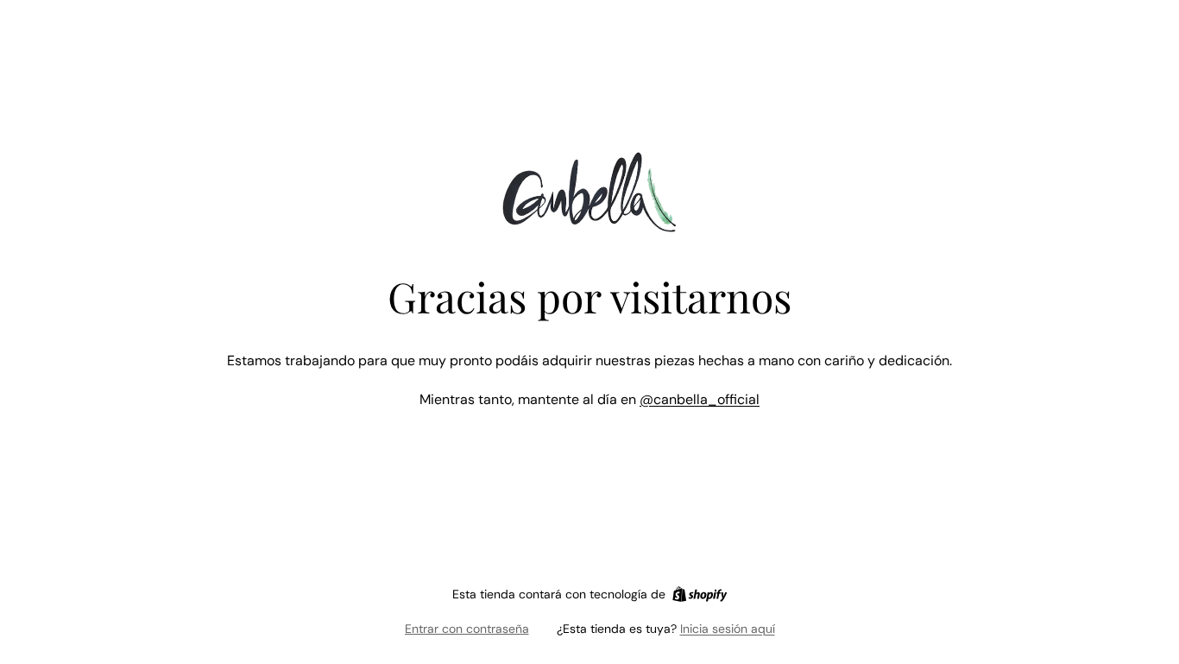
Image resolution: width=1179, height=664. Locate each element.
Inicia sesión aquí (727, 628)
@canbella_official (700, 399)
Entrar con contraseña (467, 628)
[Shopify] (699, 594)
